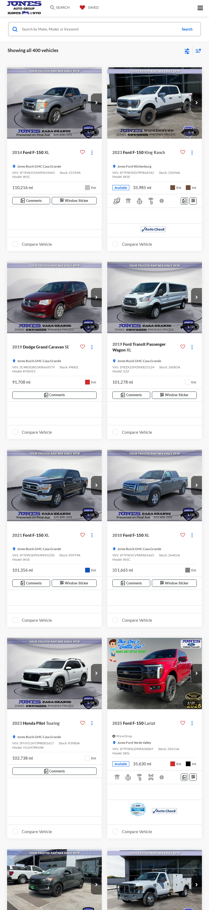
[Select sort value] (197, 50)
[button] (96, 103)
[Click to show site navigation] (200, 8)
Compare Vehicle (37, 244)
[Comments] (184, 201)
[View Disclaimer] (162, 201)
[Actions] (92, 152)
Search (187, 29)
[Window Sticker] (193, 201)
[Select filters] (187, 51)
